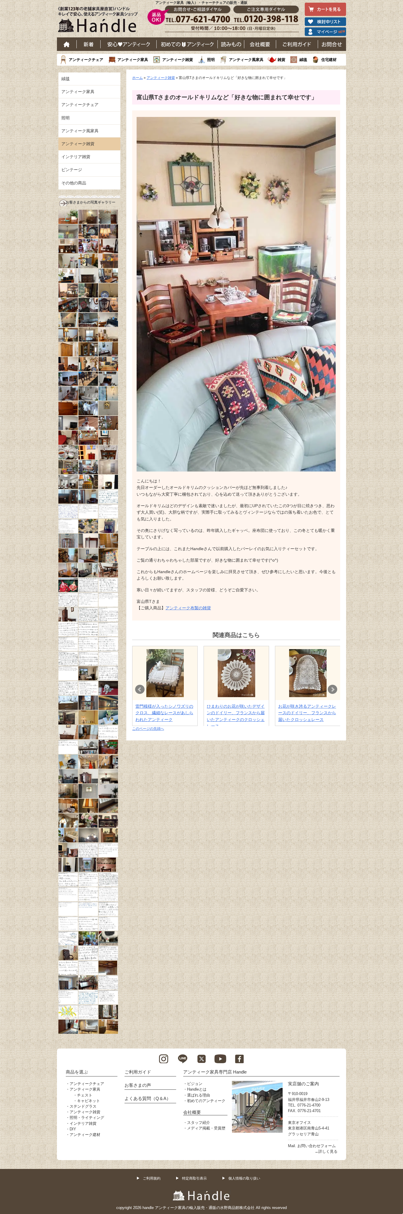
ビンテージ (71, 169)
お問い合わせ (332, 44)
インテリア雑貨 (75, 156)
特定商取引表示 (194, 1178)
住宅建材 (329, 59)
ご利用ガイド (297, 44)
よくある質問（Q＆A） (147, 1098)
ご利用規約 (151, 1178)
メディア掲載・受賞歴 (206, 1128)
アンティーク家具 (132, 59)
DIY (73, 1129)
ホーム (67, 44)
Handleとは (197, 1089)
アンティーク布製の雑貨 (188, 608)
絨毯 (303, 59)
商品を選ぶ (77, 1071)
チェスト (84, 1095)
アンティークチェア (86, 59)
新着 (89, 44)
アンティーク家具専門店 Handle (215, 1071)
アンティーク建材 (85, 1134)
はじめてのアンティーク (187, 44)
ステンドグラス (83, 1106)
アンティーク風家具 (246, 59)
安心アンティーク (129, 44)
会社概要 (260, 44)
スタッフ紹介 (198, 1122)
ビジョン (194, 1083)
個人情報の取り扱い (244, 1178)
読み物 (231, 44)
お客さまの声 (137, 1085)
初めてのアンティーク (206, 1101)
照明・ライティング (87, 1117)
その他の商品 (73, 183)
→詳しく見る (326, 1151)
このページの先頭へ (148, 729)
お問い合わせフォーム (316, 1146)
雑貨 (281, 59)
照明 (211, 59)
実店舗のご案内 (303, 1083)
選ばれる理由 (198, 1095)
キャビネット (88, 1101)
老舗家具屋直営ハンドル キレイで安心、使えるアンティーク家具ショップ (100, 21)
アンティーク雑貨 (177, 59)
